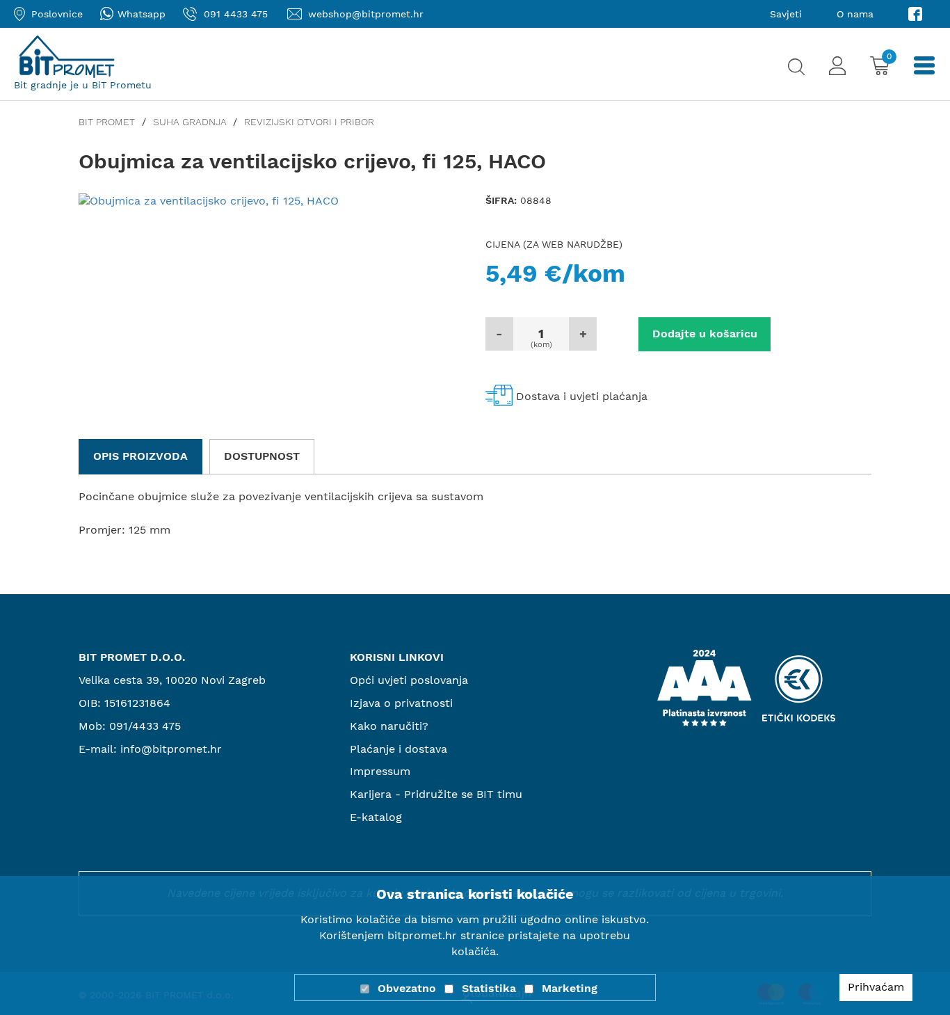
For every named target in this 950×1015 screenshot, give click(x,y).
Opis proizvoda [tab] (140, 456)
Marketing (569, 988)
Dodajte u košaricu (704, 333)
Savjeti (786, 13)
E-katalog (376, 817)
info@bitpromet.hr (171, 749)
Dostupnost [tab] (262, 456)
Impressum (380, 771)
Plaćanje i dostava (398, 749)
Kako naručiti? (389, 726)
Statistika (489, 988)
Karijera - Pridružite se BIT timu (436, 794)
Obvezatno (407, 988)
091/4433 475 (145, 726)
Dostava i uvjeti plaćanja (581, 396)
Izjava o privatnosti (401, 703)
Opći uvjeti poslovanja (409, 680)
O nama (855, 13)
